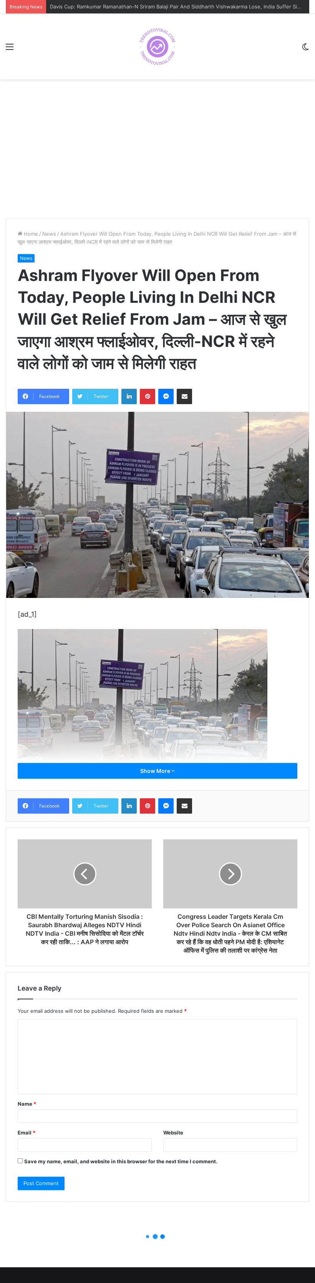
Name (27, 1104)
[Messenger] (166, 396)
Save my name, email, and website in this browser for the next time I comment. (120, 1161)
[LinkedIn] (129, 396)
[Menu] (9, 49)
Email (26, 1132)
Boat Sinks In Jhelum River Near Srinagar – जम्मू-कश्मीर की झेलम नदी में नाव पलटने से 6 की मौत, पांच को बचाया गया (167, 6)
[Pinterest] (147, 396)
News (49, 234)
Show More (155, 771)
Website (173, 1132)
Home (30, 234)
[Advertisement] (157, 156)
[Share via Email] (184, 396)
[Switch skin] (305, 49)
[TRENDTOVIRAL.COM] (157, 46)
